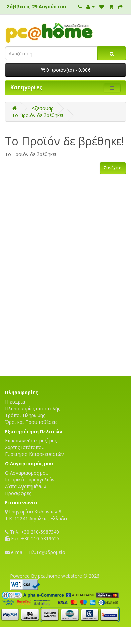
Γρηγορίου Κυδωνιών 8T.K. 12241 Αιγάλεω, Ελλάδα (36, 515)
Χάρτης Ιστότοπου (25, 447)
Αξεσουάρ (43, 108)
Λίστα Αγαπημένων (25, 486)
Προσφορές (18, 493)
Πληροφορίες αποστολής (32, 408)
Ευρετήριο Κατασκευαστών (34, 454)
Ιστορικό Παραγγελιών (30, 479)
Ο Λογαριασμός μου (27, 473)
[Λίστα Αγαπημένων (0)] (101, 6)
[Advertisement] (65, 352)
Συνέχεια (113, 168)
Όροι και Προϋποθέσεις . (32, 422)
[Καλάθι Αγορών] (111, 6)
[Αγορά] (120, 6)
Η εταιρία (15, 402)
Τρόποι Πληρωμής (25, 415)
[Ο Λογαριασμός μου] (90, 6)
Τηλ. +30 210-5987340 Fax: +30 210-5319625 (34, 535)
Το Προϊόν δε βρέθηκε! (37, 115)
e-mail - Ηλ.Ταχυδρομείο (38, 552)
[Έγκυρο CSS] (25, 584)
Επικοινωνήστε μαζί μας (31, 440)
